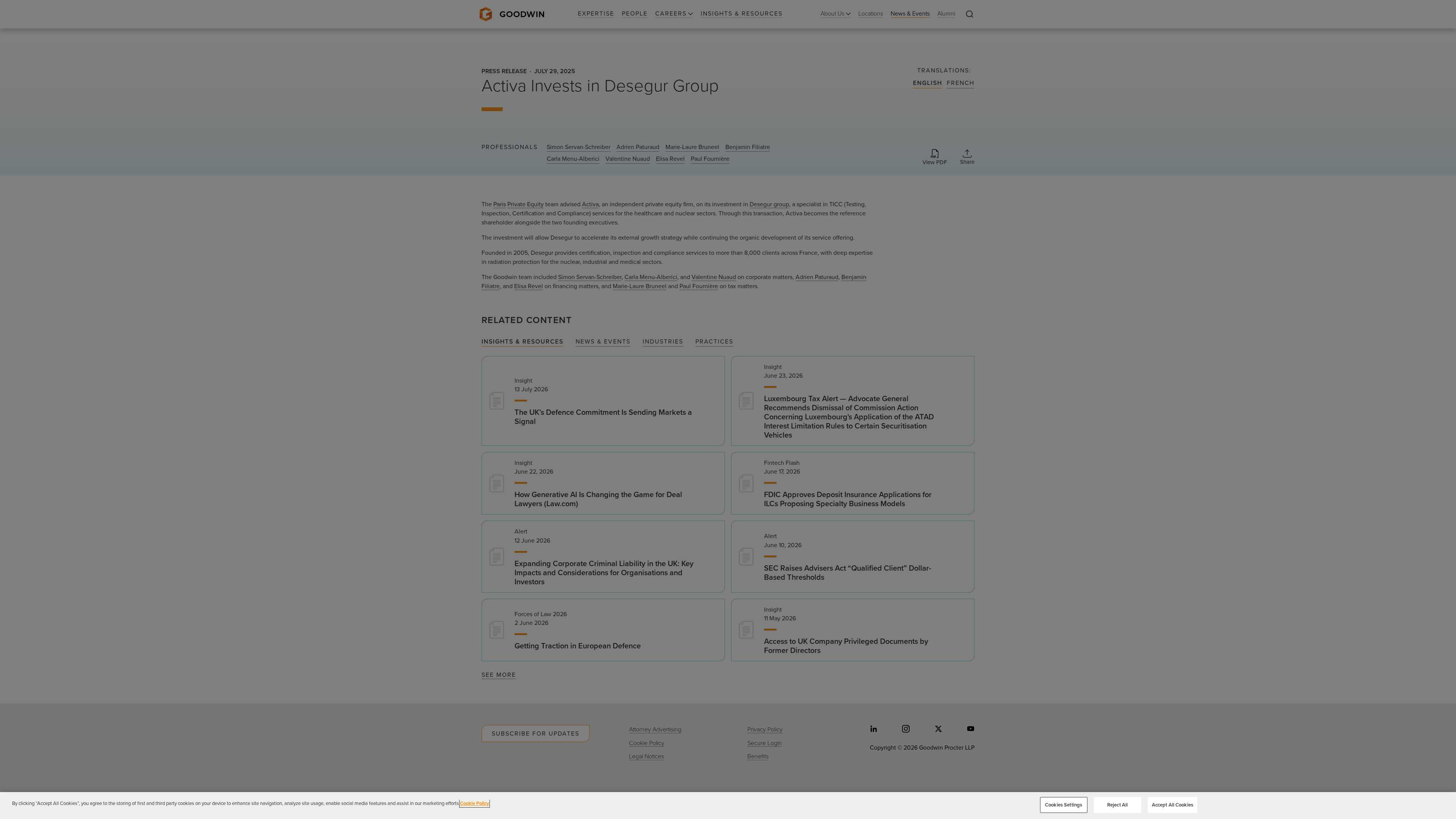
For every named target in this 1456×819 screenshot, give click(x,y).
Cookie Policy (474, 803)
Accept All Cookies (1172, 804)
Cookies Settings (1063, 804)
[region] (728, 805)
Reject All (1117, 804)
